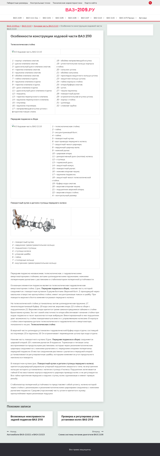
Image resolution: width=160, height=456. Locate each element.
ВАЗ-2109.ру (80, 10)
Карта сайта (91, 3)
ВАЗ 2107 (85, 18)
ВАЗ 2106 (72, 18)
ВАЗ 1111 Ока (32, 18)
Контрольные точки (40, 3)
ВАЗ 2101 (47, 18)
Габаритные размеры (17, 3)
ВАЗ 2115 (111, 18)
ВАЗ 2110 (98, 18)
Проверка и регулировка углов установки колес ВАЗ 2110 (80, 418)
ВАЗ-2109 (17, 18)
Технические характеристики (67, 3)
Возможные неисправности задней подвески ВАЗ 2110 (28, 418)
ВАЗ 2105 (60, 18)
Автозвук (143, 18)
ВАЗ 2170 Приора (127, 18)
